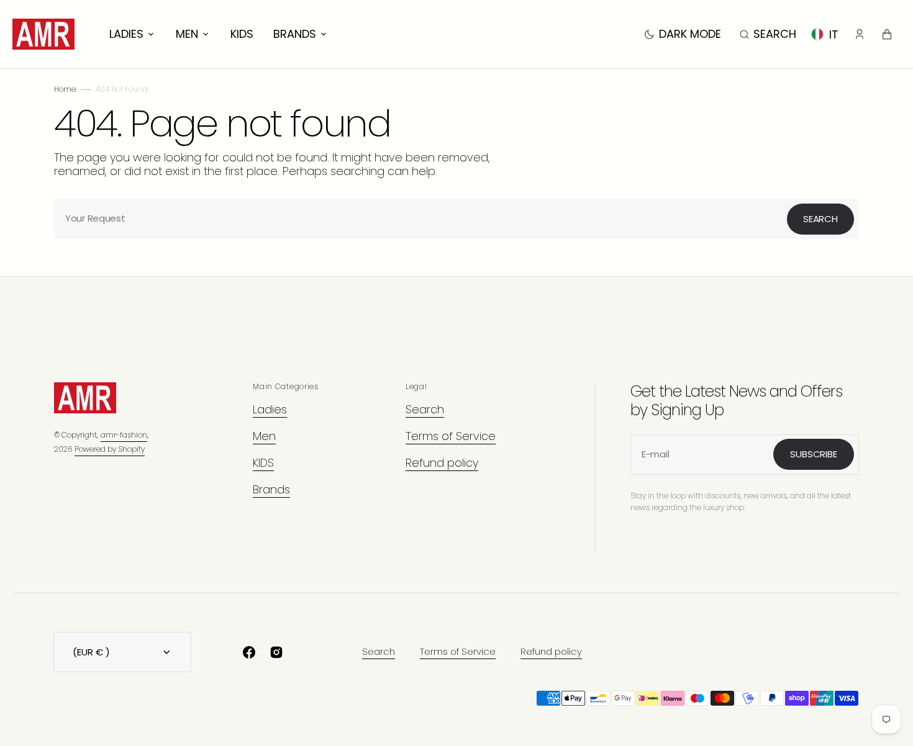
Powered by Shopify (110, 449)
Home (65, 89)
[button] (768, 34)
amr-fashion (124, 434)
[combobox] (456, 219)
